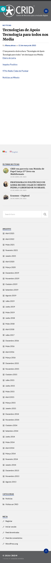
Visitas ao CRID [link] (11, 504)
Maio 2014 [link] (9, 442)
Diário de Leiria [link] (9, 58)
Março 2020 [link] (10, 267)
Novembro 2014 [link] (12, 420)
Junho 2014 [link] (10, 436)
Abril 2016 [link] (9, 352)
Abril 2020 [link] (9, 261)
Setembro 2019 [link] (11, 290)
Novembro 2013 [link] (12, 476)
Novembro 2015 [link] (12, 369)
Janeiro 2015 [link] (10, 408)
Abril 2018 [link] (9, 329)
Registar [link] (8, 521)
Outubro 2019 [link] (11, 284)
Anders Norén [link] (17, 559)
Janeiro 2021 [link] (10, 256)
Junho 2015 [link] (10, 386)
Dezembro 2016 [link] (12, 340)
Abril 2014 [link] (9, 448)
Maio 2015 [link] (9, 391)
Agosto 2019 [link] (10, 295)
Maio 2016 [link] (9, 346)
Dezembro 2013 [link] (12, 470)
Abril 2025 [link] (9, 233)
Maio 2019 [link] (9, 312)
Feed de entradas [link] (12, 532)
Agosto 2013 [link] (10, 482)
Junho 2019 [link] (10, 306)
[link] (3, 9)
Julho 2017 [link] (9, 335)
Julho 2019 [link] (9, 301)
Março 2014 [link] (10, 453)
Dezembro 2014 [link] (12, 414)
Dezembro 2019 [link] (12, 273)
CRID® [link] (13, 555)
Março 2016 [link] (10, 357)
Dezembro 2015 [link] (12, 363)
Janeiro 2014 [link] (10, 465)
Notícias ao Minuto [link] (11, 77)
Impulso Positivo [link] (10, 64)
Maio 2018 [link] (9, 324)
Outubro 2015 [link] (11, 374)
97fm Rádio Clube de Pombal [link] (15, 71)
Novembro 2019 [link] (12, 278)
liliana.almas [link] (10, 45)
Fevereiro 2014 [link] (11, 459)
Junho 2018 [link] (10, 318)
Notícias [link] (7, 25)
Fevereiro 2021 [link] (11, 250)
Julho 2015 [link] (9, 380)
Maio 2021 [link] (9, 244)
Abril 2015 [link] (9, 397)
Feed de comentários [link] (13, 538)
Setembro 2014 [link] (11, 431)
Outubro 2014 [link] (11, 425)
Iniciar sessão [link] (10, 526)
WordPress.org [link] (11, 544)
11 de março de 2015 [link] (27, 45)
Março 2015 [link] (10, 402)
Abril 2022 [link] (9, 239)
